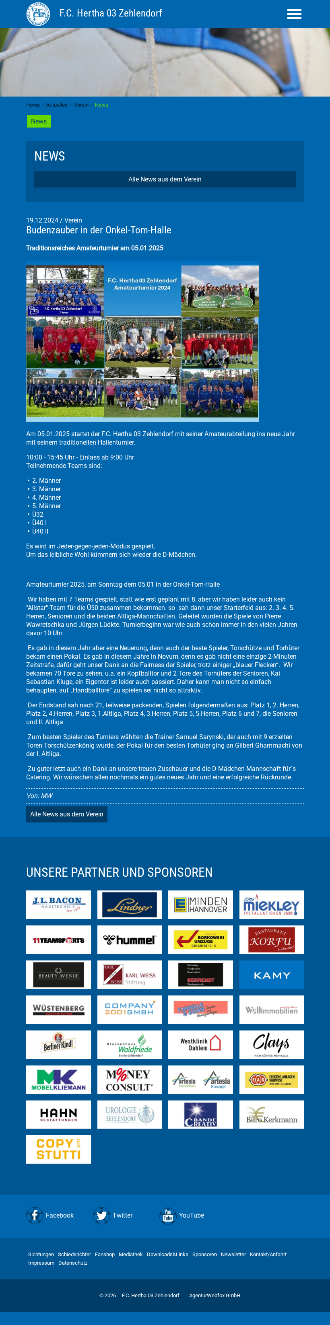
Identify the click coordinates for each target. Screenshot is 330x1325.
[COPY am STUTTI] (58, 1149)
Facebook (60, 1215)
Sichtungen (41, 1254)
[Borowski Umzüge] (200, 939)
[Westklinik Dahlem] (200, 1044)
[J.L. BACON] (58, 904)
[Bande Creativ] (200, 1114)
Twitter (122, 1215)
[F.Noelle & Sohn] (200, 1009)
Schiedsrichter (74, 1254)
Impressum (41, 1263)
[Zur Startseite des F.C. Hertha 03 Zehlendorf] (39, 14)
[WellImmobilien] (271, 1009)
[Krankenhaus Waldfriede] (129, 1044)
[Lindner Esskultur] (129, 904)
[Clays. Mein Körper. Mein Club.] (271, 1044)
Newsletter (233, 1254)
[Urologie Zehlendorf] (129, 1114)
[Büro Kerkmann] (271, 1114)
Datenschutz (72, 1263)
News (39, 121)
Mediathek (131, 1254)
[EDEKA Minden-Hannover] (200, 904)
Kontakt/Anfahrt (268, 1254)
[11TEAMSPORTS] (58, 939)
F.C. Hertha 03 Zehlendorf (150, 1295)
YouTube (191, 1215)
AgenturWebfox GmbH (214, 1295)
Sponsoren (204, 1254)
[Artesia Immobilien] (200, 1079)
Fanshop (105, 1254)
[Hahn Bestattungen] (58, 1114)
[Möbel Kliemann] (58, 1079)
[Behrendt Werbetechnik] (200, 974)
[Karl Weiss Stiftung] (129, 974)
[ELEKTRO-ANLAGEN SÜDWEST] (271, 1079)
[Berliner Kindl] (58, 1044)
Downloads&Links (167, 1254)
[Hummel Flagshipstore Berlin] (129, 939)
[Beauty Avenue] (58, 974)
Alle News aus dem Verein (165, 179)
